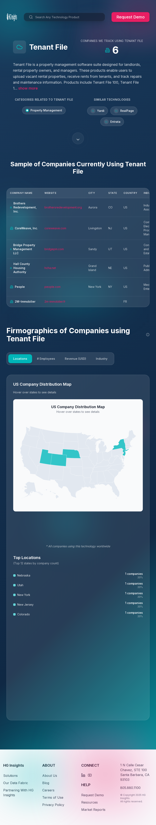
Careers (48, 790)
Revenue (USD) (75, 358)
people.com (52, 286)
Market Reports (93, 810)
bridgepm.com (54, 249)
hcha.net (50, 268)
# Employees (46, 358)
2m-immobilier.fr (54, 301)
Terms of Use (52, 797)
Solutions (10, 776)
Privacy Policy (53, 805)
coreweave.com (55, 228)
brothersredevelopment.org (63, 207)
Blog (45, 783)
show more (28, 88)
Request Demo (130, 17)
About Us (49, 776)
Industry (101, 358)
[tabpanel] (78, 547)
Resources (89, 802)
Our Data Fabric (15, 783)
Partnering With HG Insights (18, 792)
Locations (20, 358)
